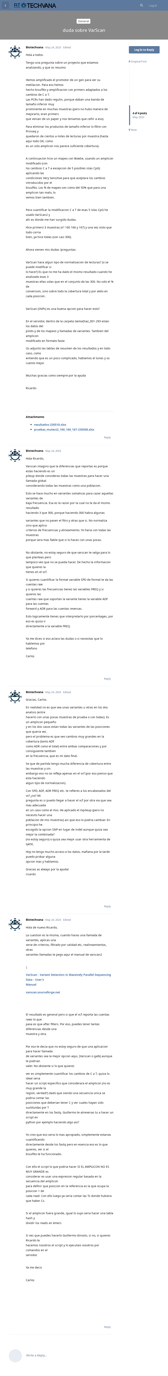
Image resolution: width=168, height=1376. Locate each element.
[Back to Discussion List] (5, 5)
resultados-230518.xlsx (50, 425)
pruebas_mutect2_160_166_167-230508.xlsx (64, 429)
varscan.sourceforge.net (43, 992)
